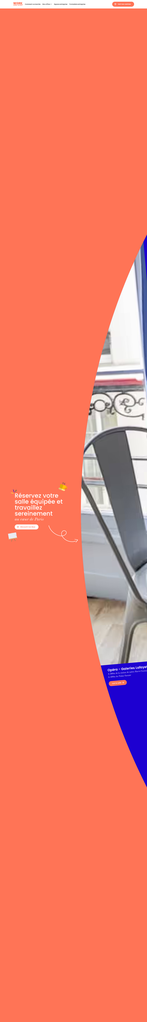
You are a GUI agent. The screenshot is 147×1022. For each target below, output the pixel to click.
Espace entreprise (60, 4)
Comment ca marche (32, 4)
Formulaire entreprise (77, 4)
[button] (47, 4)
